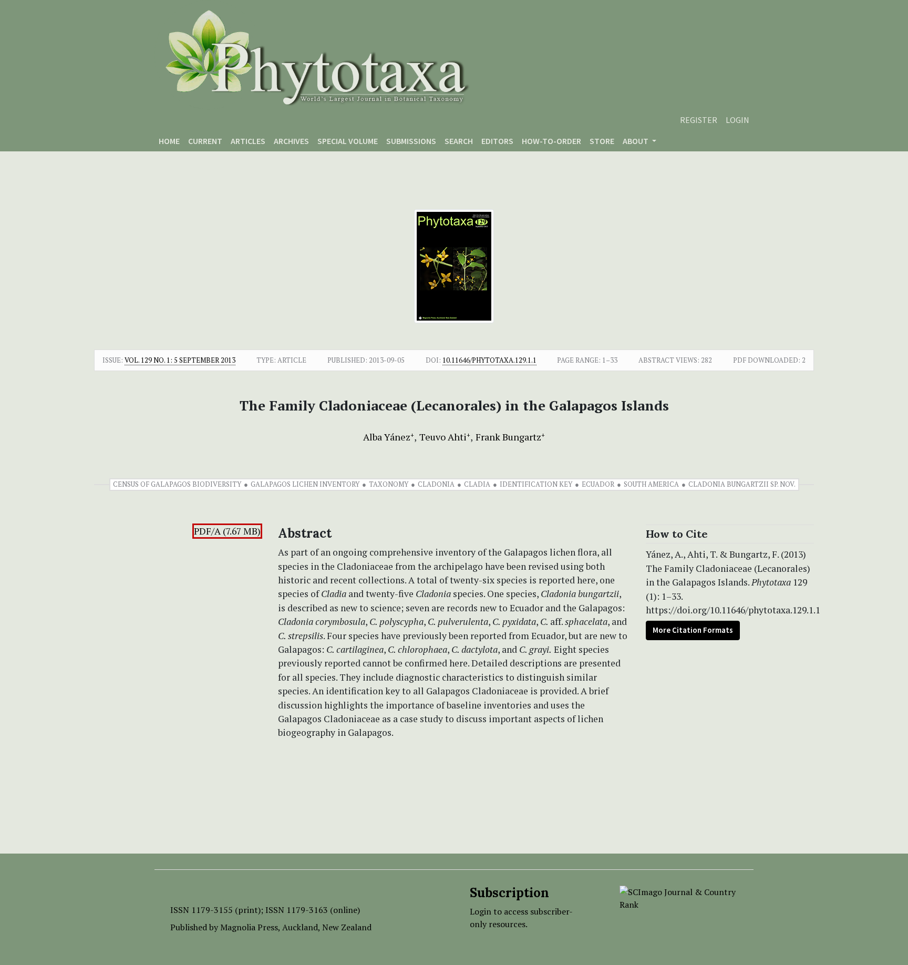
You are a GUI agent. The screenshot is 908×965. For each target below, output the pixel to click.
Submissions (411, 141)
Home (169, 141)
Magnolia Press (249, 927)
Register (698, 120)
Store (602, 141)
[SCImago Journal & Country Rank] (679, 897)
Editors (497, 141)
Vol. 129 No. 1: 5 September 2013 (180, 360)
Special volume (347, 141)
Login (737, 120)
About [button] (636, 141)
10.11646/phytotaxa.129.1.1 (489, 360)
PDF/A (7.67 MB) (227, 531)
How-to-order (551, 141)
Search (459, 141)
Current (205, 141)
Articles (248, 141)
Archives (291, 141)
